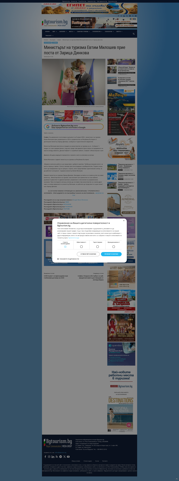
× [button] (123, 220)
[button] (68, 259)
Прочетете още (73, 238)
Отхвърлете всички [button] (88, 254)
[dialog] (89, 240)
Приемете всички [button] (111, 254)
